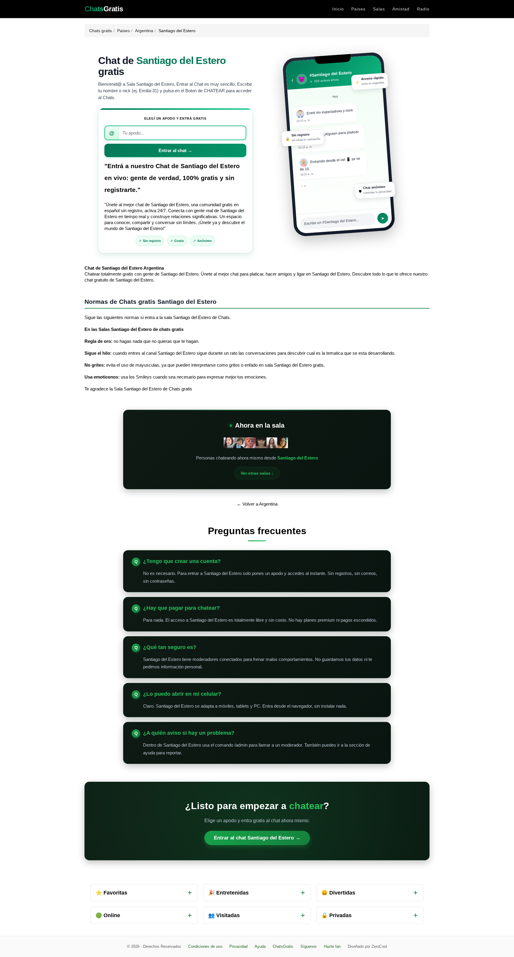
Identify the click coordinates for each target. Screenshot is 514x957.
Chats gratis (100, 30)
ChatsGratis (283, 946)
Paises (358, 9)
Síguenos (308, 946)
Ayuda (260, 946)
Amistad (401, 9)
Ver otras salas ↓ (257, 473)
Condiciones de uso (205, 946)
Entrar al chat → (175, 150)
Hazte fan (332, 946)
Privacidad (238, 946)
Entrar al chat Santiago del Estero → (257, 838)
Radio (423, 9)
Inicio (338, 9)
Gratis (103, 8)
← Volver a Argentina (257, 503)
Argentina (144, 30)
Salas (379, 9)
